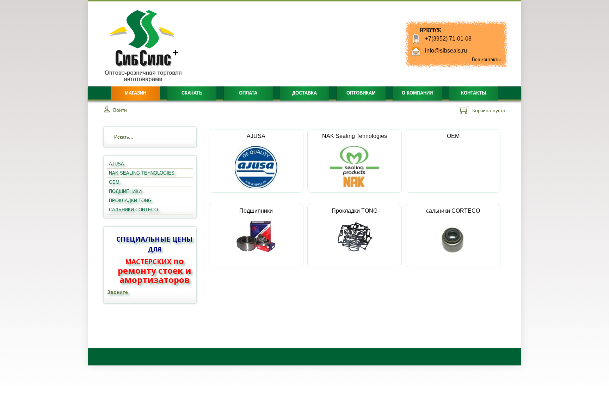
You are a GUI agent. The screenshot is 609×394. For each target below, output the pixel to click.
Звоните (117, 292)
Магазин (135, 93)
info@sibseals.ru (446, 51)
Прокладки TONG (354, 211)
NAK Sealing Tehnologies (354, 136)
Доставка (304, 93)
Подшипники (256, 211)
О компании (417, 93)
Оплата (248, 93)
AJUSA (256, 136)
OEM (453, 136)
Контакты (473, 93)
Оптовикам (361, 93)
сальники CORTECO (453, 211)
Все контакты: (487, 59)
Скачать (192, 93)
